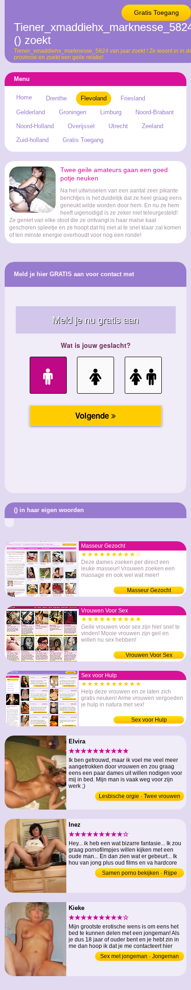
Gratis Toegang (156, 12)
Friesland (133, 98)
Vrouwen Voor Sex (149, 655)
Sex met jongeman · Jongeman (139, 956)
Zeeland (152, 126)
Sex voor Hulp (149, 720)
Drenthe (56, 98)
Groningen (72, 112)
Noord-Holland (35, 126)
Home (24, 97)
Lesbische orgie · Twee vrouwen (139, 796)
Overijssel (81, 126)
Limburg (110, 112)
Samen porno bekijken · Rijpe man (139, 874)
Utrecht (118, 126)
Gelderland (30, 112)
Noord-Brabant (154, 112)
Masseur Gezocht (149, 590)
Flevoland (94, 98)
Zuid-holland (32, 139)
